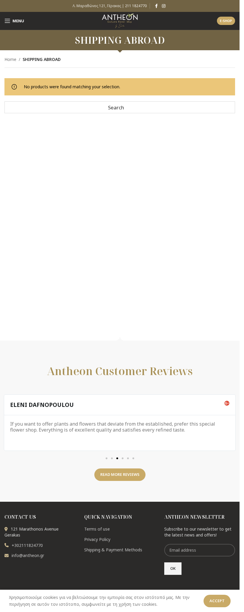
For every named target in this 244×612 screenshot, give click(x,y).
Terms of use (97, 529)
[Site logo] (120, 20)
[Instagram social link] (163, 6)
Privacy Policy (97, 539)
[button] (106, 458)
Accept (217, 600)
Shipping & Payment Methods (113, 550)
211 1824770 (136, 5)
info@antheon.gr (28, 555)
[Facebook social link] (156, 6)
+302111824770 (27, 545)
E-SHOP (226, 20)
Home (10, 59)
